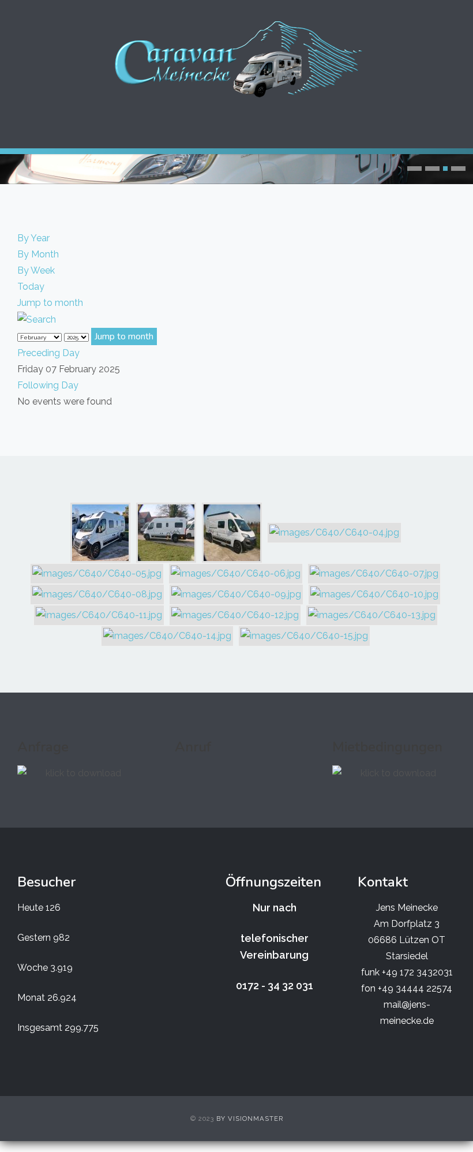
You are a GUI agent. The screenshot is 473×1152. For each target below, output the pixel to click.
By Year (33, 238)
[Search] (36, 318)
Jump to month (50, 302)
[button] (414, 168)
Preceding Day (48, 352)
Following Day (47, 385)
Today (30, 286)
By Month (38, 254)
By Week (36, 270)
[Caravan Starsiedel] (236, 59)
